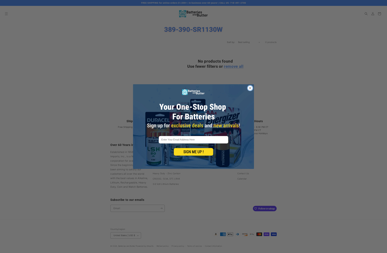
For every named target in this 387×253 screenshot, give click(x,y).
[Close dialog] (250, 88)
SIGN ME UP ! (193, 152)
